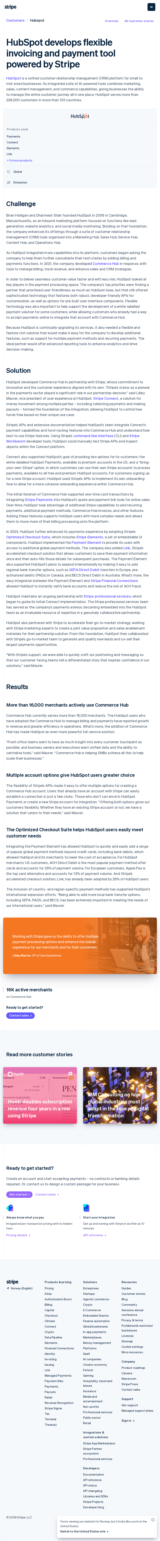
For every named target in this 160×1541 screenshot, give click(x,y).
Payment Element (86, 542)
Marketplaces (92, 1337)
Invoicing (51, 1359)
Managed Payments (58, 1375)
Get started (18, 1194)
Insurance (89, 1391)
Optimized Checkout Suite (28, 537)
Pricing (49, 1288)
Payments (52, 1386)
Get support (130, 1405)
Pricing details (16, 1235)
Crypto (49, 1332)
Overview (111, 21)
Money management (97, 1343)
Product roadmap (133, 1368)
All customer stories (139, 21)
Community (129, 1304)
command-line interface (93, 435)
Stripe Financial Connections (114, 580)
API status (90, 1485)
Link (127, 548)
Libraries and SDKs (95, 1496)
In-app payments (94, 1332)
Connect (50, 1326)
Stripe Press (130, 1384)
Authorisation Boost (58, 1299)
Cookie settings (132, 1347)
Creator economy (95, 1364)
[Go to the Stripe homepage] (11, 1282)
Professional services (97, 1412)
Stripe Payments (39, 499)
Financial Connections (59, 1348)
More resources (132, 1352)
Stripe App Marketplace (99, 1443)
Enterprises (91, 1288)
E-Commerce (92, 1310)
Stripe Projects (93, 1502)
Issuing (49, 1364)
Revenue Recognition (59, 1403)
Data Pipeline (53, 1337)
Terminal (50, 1419)
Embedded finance (96, 1315)
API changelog (92, 1491)
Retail (87, 1423)
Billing (48, 1304)
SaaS (86, 1354)
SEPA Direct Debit (84, 569)
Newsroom (129, 1379)
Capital (49, 1310)
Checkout (51, 1315)
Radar (48, 1397)
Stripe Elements (89, 537)
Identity (50, 1354)
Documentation (93, 1474)
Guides (126, 1288)
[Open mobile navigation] (151, 7)
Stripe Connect (105, 398)
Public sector (92, 1417)
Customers (15, 20)
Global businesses (95, 1326)
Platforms (90, 1348)
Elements (51, 1343)
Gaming (88, 1375)
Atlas (48, 1294)
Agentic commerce (96, 1299)
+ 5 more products (19, 160)
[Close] (152, 1520)
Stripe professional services (107, 596)
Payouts (50, 1392)
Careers (127, 1373)
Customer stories (133, 1294)
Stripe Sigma (53, 1408)
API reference (93, 1235)
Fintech (88, 1370)
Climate (50, 1321)
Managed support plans (137, 1410)
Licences (128, 1336)
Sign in (126, 1420)
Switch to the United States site (83, 1531)
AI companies (92, 1359)
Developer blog (93, 1507)
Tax (47, 1414)
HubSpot (13, 78)
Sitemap (127, 1341)
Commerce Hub (106, 263)
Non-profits (91, 1407)
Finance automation (96, 1321)
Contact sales (19, 1015)
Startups (89, 1294)
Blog (125, 1299)
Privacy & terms (132, 1320)
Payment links (54, 1381)
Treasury (51, 1424)
